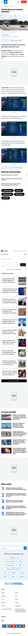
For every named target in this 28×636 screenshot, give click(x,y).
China (5, 576)
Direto (24, 1)
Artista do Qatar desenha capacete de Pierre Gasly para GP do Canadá (10, 184)
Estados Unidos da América (14, 569)
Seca (5, 573)
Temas (3, 589)
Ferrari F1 (5, 198)
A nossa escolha (8, 412)
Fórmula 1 (18, 190)
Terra (16, 596)
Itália (20, 565)
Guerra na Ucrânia (10, 561)
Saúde (16, 599)
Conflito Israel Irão (14, 558)
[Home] (1, 6)
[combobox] (14, 548)
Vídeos (3, 605)
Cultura (17, 602)
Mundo (16, 592)
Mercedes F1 (19, 194)
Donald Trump (10, 565)
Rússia (21, 561)
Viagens (3, 602)
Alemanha (22, 576)
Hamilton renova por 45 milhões (9, 175)
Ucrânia (22, 573)
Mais (2, 620)
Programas (17, 605)
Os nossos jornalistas (6, 609)
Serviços (3, 616)
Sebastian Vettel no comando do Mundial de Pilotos (11, 179)
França (13, 576)
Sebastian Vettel (7, 190)
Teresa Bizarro (6, 34)
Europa (3, 592)
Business (3, 596)
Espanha (13, 573)
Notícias (5, 6)
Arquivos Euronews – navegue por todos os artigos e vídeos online (20, 610)
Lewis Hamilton (7, 194)
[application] (14, 23)
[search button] (25, 548)
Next (2, 599)
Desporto (11, 6)
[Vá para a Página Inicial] (5, 2)
